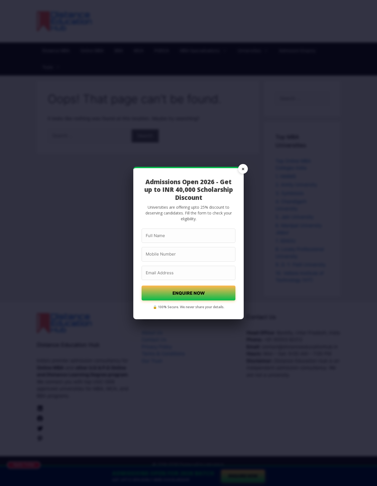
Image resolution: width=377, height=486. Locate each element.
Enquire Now (188, 293)
